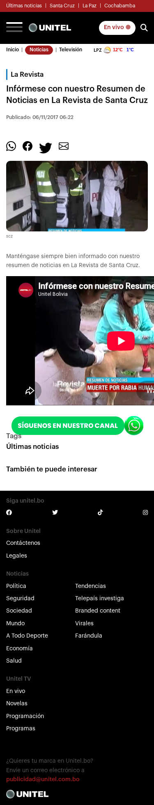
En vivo (114, 27)
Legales (16, 556)
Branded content (97, 611)
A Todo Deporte (27, 636)
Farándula (88, 636)
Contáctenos (23, 543)
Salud (14, 661)
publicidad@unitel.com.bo (43, 779)
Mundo (15, 624)
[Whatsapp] (11, 146)
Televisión (70, 49)
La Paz (90, 5)
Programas (20, 729)
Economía (19, 649)
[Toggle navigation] (14, 28)
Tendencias (90, 586)
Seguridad (20, 598)
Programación (25, 716)
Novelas (17, 704)
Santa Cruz (62, 5)
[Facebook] (27, 146)
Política (16, 586)
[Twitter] (45, 147)
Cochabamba (119, 5)
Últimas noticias (24, 5)
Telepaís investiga (99, 598)
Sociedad (19, 611)
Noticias (39, 49)
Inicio (12, 49)
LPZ (98, 50)
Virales (84, 624)
